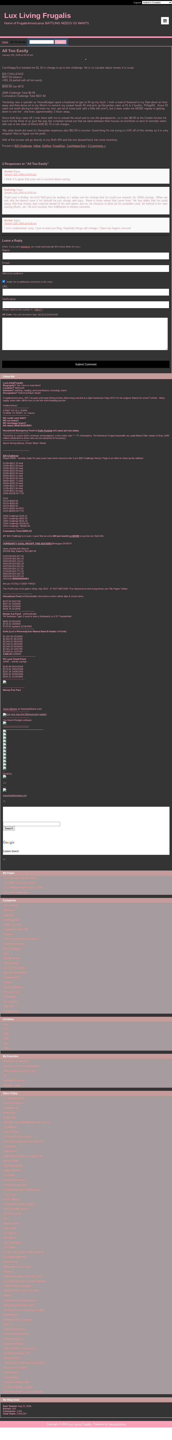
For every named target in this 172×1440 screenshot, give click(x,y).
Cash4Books (10, 1127)
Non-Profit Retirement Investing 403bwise (25, 1281)
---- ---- (4, 784)
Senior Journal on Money (16, 1334)
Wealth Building (11, 1372)
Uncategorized (11, 1011)
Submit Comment (85, 364)
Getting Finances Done (15, 1185)
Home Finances (12, 1199)
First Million (9, 1175)
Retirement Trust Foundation (18, 1319)
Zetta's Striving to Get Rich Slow (20, 1070)
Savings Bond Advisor (15, 1329)
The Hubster (10, 996)
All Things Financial (13, 1103)
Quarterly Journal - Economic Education (24, 1310)
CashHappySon (12, 919)
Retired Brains (11, 1314)
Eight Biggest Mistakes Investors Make (23, 1156)
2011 (6, 1024)
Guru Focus (10, 1194)
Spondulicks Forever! (14, 1080)
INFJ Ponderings (12, 948)
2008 (6, 1038)
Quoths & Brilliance (13, 987)
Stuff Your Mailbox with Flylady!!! (20, 1348)
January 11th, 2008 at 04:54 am (20, 174)
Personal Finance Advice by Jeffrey (22, 1290)
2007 (6, 1043)
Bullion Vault (10, 1117)
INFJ (6, 1218)
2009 (6, 1033)
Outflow (7, 982)
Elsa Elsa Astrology (13, 1165)
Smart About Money (13, 1343)
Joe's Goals (10, 1228)
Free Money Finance (14, 1180)
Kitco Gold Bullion (12, 1242)
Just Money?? (11, 1233)
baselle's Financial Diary (16, 1061)
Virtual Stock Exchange (15, 1367)
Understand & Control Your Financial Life (24, 1363)
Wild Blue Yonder (12, 1085)
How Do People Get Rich (16, 1209)
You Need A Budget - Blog (16, 1382)
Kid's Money (10, 1237)
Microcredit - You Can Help (17, 1266)
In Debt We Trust (12, 1213)
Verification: (9, 299)
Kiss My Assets (11, 958)
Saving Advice (117, 1424)
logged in (25, 246)
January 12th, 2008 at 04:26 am (20, 223)
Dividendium (10, 1146)
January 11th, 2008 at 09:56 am (20, 192)
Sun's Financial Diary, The (17, 1353)
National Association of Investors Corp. (23, 1276)
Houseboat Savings (13, 943)
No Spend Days (12, 977)
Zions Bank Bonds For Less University (23, 1391)
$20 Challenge (11, 905)
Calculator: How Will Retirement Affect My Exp (27, 1122)
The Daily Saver (12, 1358)
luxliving (10, 189)
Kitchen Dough (11, 963)
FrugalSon (9, 934)
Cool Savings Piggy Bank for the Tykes (23, 1141)
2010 (6, 1029)
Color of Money (11, 1132)
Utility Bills (9, 1006)
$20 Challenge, (23, 145)
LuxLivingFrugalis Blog (15, 1257)
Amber (8, 171)
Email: (6, 262)
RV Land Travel (12, 992)
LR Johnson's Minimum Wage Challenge (24, 1252)
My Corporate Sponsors (16, 972)
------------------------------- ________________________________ (23, 727)
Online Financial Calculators (18, 1286)
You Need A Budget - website (18, 1387)
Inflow (6, 953)
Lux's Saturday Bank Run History (21, 878)
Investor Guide (11, 1223)
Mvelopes (8, 1271)
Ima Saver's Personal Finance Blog (21, 1066)
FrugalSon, (59, 145)
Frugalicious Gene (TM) (16, 929)
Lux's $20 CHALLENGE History (20, 882)
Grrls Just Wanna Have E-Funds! (21, 939)
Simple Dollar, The (13, 1338)
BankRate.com (11, 1108)
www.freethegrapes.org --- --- (15, 827)
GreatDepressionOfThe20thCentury (22, 1189)
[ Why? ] (38, 309)
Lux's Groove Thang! (14, 968)
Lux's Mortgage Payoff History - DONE (23, 887)
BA (5, 1075)
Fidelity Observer (12, 1170)
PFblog (7, 1295)
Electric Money (11, 1160)
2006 (6, 1048)
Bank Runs (9, 910)
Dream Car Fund (12, 924)
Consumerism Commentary (18, 1136)
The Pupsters (10, 1001)
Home (5, 42)
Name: (6, 250)
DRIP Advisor (10, 1151)
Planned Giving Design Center (19, 1305)
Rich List (8, 1324)
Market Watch (11, 1261)
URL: (5, 286)
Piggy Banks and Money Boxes (19, 1300)
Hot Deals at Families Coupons (19, 1204)
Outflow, (47, 145)
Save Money (10, 709)
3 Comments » (97, 145)
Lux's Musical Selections (16, 892)
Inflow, (37, 145)
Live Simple (9, 1247)
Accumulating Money (14, 1098)
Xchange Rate (11, 1377)
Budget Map (10, 1112)
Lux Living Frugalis (80, 1424)
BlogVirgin (9, 915)
